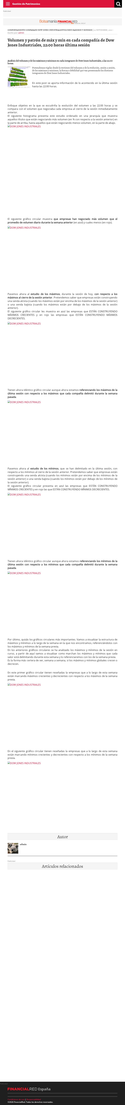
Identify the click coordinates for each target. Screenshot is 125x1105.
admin (21, 32)
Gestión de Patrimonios (26, 3)
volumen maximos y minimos (77, 29)
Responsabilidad (34, 1099)
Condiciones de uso (16, 1099)
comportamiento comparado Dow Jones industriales (35, 29)
